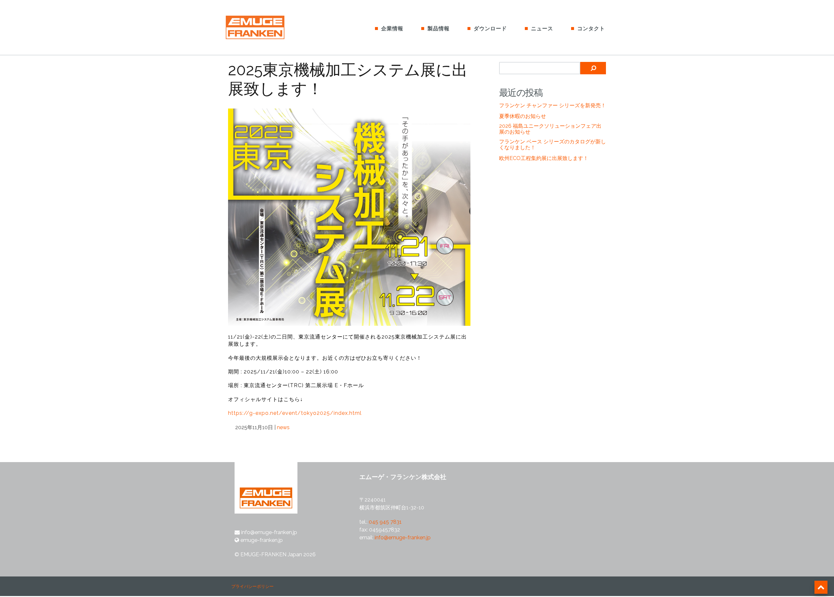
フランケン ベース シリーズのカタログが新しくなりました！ (552, 144)
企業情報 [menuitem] (392, 28)
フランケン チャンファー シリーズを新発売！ (552, 105)
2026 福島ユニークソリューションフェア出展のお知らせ (550, 129)
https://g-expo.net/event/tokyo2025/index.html (295, 413)
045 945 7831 (385, 522)
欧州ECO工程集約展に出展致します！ (543, 158)
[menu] (489, 24)
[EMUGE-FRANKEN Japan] (265, 28)
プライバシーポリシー (252, 586)
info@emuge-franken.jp (403, 537)
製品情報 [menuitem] (438, 28)
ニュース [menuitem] (542, 28)
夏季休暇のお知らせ (522, 116)
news (283, 427)
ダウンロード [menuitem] (490, 28)
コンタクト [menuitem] (591, 28)
